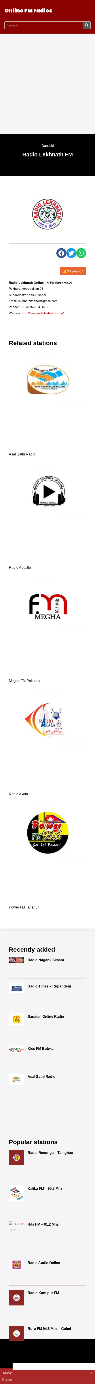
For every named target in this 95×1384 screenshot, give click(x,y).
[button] (77, 10)
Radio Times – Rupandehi (49, 986)
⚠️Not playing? (73, 271)
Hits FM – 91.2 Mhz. (43, 1224)
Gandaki (48, 146)
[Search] (86, 25)
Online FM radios (28, 10)
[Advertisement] (47, 84)
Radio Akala (18, 794)
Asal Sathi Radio (22, 454)
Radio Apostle (20, 567)
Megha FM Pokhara (24, 681)
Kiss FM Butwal (40, 1048)
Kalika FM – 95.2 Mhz (45, 1188)
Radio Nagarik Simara (46, 960)
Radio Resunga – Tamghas (50, 1153)
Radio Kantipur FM (43, 1293)
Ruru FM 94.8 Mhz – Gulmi (49, 1329)
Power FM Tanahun (24, 907)
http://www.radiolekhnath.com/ (43, 313)
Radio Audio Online (44, 1263)
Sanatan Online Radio (46, 1016)
